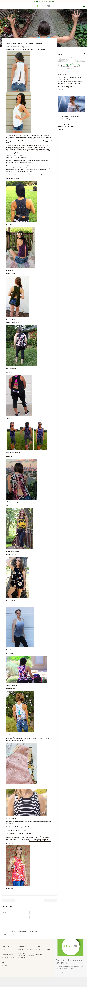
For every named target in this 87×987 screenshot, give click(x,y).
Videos (4, 960)
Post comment (9, 934)
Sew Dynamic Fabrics (8, 957)
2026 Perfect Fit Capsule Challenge (71, 77)
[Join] (83, 971)
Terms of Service (40, 952)
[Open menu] (4, 5)
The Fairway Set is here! (47, 1)
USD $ (5, 982)
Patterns (4, 952)
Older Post (8, 900)
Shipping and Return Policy (42, 949)
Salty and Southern (24, 834)
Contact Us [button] (22, 947)
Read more (61, 89)
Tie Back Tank (34, 49)
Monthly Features (7, 968)
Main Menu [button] (5, 947)
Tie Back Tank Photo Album (32, 170)
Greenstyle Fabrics (7, 954)
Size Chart (5, 965)
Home (3, 949)
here (29, 839)
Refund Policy (39, 954)
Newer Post (50, 900)
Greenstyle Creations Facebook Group (19, 172)
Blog (3, 962)
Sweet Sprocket (21, 830)
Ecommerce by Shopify (77, 982)
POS (66, 982)
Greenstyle (16, 982)
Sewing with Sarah (23, 827)
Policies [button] (37, 947)
